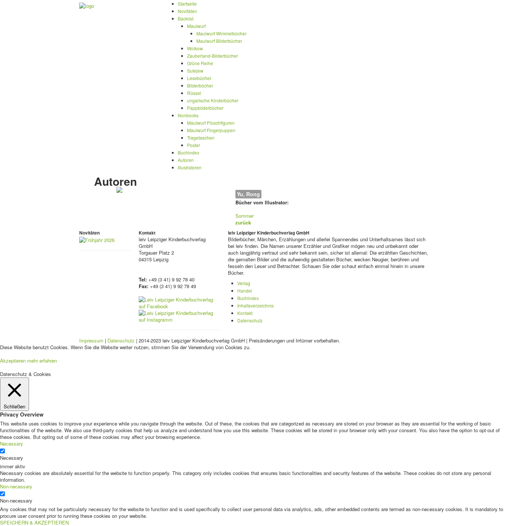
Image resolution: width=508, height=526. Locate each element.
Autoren (186, 160)
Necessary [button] (11, 443)
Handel (244, 290)
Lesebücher (199, 78)
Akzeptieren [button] (13, 360)
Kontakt (245, 313)
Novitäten (187, 11)
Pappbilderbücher (205, 108)
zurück (243, 222)
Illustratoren (190, 167)
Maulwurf (196, 26)
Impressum (91, 340)
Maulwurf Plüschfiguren (211, 122)
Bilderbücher (200, 85)
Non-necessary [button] (16, 486)
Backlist (185, 18)
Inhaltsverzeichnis (255, 305)
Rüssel (194, 93)
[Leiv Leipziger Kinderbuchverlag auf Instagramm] (180, 315)
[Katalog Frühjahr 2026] (97, 239)
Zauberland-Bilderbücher (212, 55)
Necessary (11, 458)
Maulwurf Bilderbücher (219, 41)
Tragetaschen (201, 137)
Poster (193, 145)
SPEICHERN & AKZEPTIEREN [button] (34, 522)
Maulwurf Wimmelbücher (221, 33)
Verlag (243, 283)
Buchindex (188, 152)
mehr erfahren (42, 360)
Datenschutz (250, 320)
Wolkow (195, 48)
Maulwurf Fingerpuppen (211, 130)
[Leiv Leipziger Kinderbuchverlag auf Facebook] (180, 302)
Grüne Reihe (200, 63)
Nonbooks (188, 115)
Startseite (187, 3)
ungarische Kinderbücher (212, 100)
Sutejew (195, 70)
